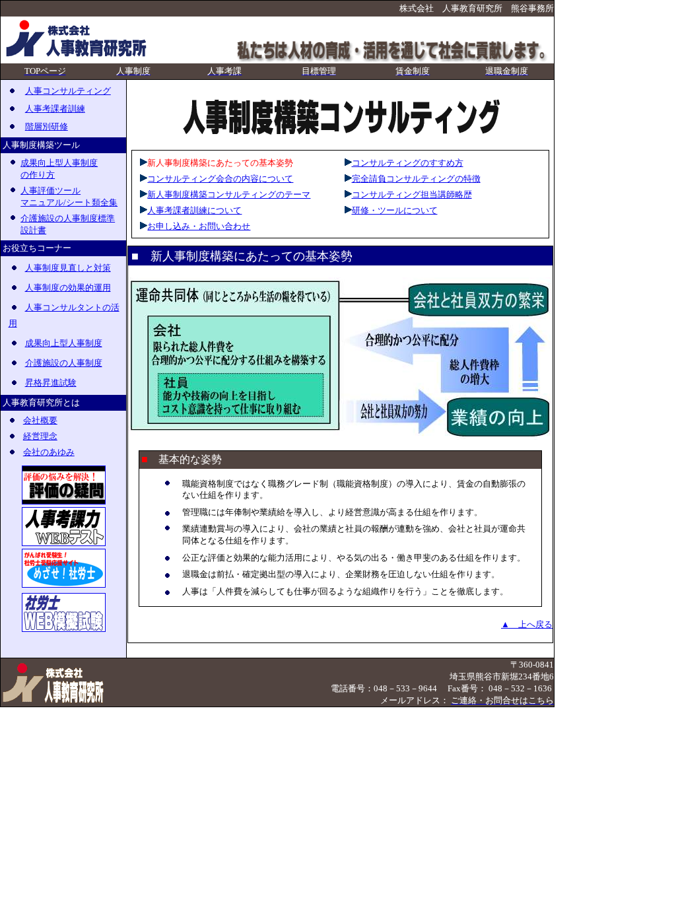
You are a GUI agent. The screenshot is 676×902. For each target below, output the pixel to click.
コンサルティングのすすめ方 (407, 163)
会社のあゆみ (49, 452)
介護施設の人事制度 (63, 363)
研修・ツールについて (395, 210)
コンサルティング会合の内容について (220, 179)
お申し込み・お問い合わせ (198, 226)
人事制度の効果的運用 (68, 288)
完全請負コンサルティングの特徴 (416, 179)
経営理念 (40, 436)
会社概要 (40, 420)
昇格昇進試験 (51, 383)
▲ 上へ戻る (527, 624)
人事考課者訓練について (194, 210)
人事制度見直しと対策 (68, 268)
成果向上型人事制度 (63, 343)
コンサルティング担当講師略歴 (412, 194)
